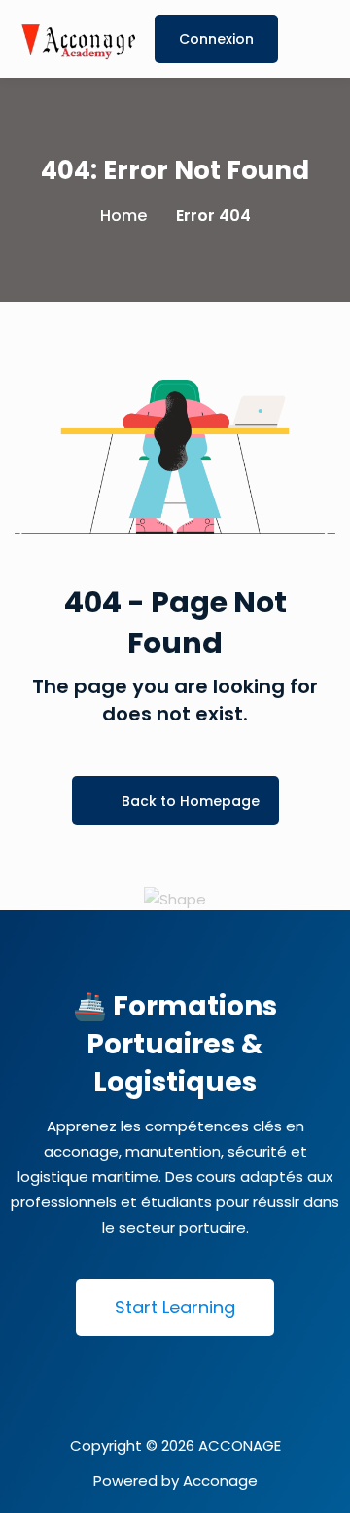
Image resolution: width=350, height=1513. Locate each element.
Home (123, 215)
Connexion (216, 39)
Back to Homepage (191, 801)
